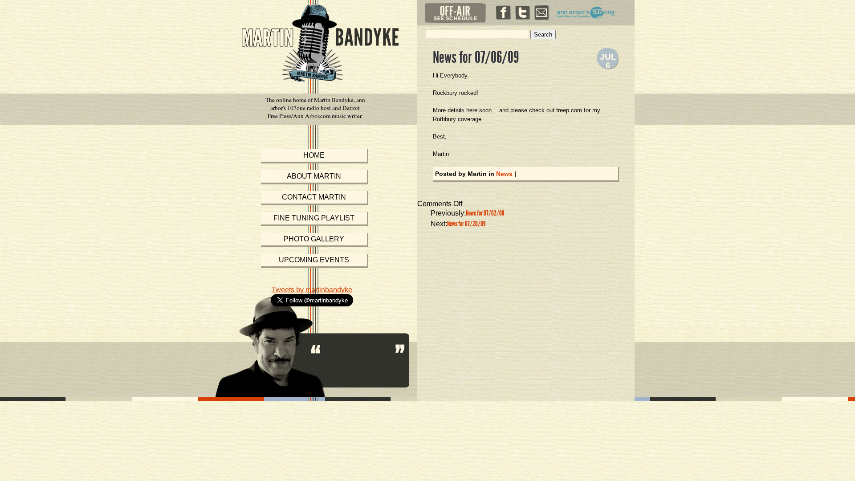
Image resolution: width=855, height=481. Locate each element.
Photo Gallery (314, 239)
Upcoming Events (314, 260)
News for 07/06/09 (476, 57)
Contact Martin (314, 197)
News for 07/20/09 (466, 224)
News (504, 173)
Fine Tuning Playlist (313, 218)
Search (543, 34)
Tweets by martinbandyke (312, 289)
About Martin (314, 176)
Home (314, 155)
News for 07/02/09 (485, 213)
